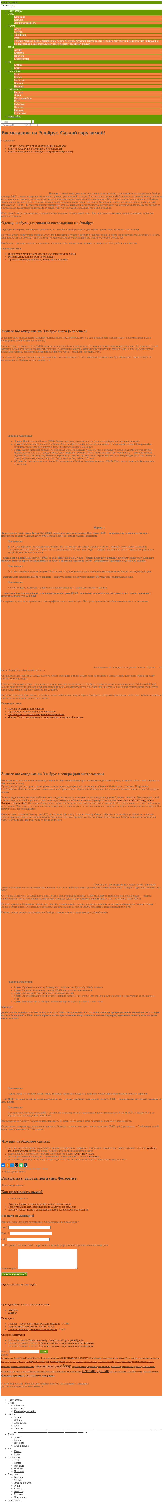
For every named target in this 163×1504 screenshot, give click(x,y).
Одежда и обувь (22, 98)
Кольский (19, 16)
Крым (17, 68)
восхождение (18, 1168)
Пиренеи (19, 55)
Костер (18, 77)
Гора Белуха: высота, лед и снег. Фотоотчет (39, 1178)
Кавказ (18, 65)
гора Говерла (81, 1362)
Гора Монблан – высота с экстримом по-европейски (36, 714)
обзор (45, 1168)
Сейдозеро (5, 1362)
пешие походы (129, 1367)
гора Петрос (103, 1362)
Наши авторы (15, 11)
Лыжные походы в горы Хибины (26, 708)
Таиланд (86, 42)
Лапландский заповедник (50, 1358)
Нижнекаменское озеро (151, 1358)
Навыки (18, 83)
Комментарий (9, 1268)
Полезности (14, 71)
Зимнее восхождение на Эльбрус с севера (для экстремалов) (40, 151)
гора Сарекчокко (114, 1362)
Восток (11, 25)
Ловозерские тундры (110, 1358)
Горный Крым (19, 1358)
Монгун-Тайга (124, 1358)
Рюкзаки (19, 110)
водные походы (38, 1361)
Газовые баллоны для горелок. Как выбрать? (32, 1329)
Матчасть (19, 80)
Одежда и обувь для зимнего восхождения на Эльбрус (37, 146)
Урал (16, 38)
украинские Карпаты (150, 1371)
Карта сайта (14, 116)
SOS (16, 74)
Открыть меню (9, 2)
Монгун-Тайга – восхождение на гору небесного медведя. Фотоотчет (45, 717)
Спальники (20, 113)
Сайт (4, 1239)
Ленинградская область (74, 1357)
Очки (17, 101)
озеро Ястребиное (79, 1367)
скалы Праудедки (134, 1371)
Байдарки (19, 104)
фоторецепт (48, 1375)
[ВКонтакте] (3, 1165)
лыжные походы (47, 1366)
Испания (28, 1358)
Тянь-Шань (20, 35)
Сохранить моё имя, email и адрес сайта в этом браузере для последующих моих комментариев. (57, 1245)
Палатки (18, 107)
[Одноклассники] (8, 1165)
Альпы (18, 49)
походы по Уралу (18, 1371)
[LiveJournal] (25, 1165)
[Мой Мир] (12, 1165)
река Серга (50, 1371)
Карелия (18, 19)
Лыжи (17, 95)
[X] (16, 1165)
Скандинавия (21, 58)
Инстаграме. (93, 1156)
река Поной (40, 1371)
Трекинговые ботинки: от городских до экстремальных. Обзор (42, 254)
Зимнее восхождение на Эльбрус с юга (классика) (35, 148)
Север (11, 13)
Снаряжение (14, 89)
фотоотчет (33, 1375)
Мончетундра (136, 1358)
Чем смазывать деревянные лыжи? (27, 1326)
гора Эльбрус (33, 1168)
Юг (9, 62)
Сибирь (18, 31)
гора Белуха (70, 1362)
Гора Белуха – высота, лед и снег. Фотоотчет (32, 711)
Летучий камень (95, 1358)
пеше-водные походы (112, 1366)
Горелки (18, 92)
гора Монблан (91, 1362)
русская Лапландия (62, 1371)
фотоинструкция (12, 1375)
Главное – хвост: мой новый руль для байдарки (34, 1323)
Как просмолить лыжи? (22, 1192)
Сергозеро (14, 1362)
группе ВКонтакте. (84, 1153)
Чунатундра (23, 1362)
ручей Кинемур (76, 1371)
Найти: (5, 1351)
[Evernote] (21, 1165)
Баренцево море (7, 1358)
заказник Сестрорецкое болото (22, 1367)
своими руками (95, 1370)
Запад (11, 46)
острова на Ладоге (94, 1367)
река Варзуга (30, 1371)
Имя (4, 1227)
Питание (19, 86)
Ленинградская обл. (25, 22)
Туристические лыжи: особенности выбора (31, 256)
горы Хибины (140, 1361)
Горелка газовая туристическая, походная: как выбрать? (38, 259)
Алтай (17, 28)
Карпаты (19, 52)
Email (5, 1233)
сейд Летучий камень (118, 1371)
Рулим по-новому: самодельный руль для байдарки (56, 1340)
